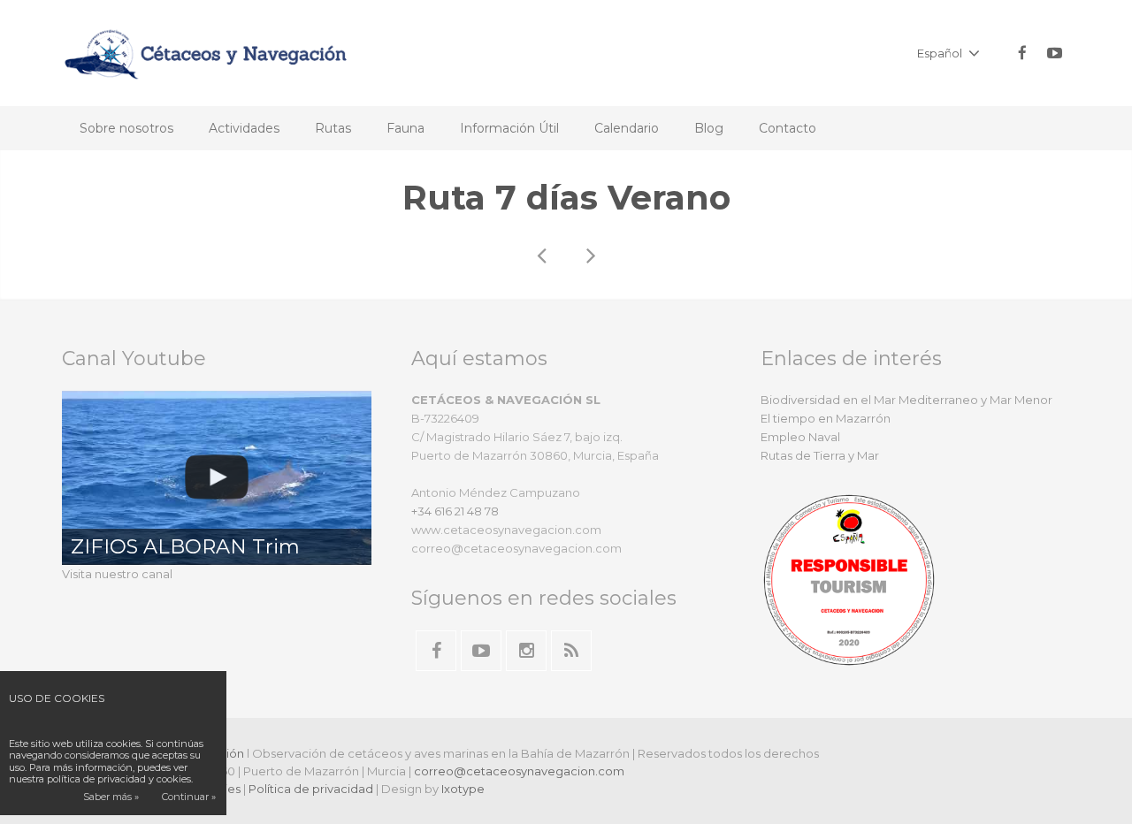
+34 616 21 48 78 (455, 511)
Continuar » (189, 796)
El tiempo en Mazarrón (826, 418)
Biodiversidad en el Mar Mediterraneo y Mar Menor (906, 400)
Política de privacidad (311, 789)
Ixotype (463, 789)
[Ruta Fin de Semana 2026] (542, 255)
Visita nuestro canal (117, 574)
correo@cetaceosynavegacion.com (519, 771)
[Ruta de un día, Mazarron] (590, 255)
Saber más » (111, 796)
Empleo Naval (800, 437)
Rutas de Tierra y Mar (820, 455)
